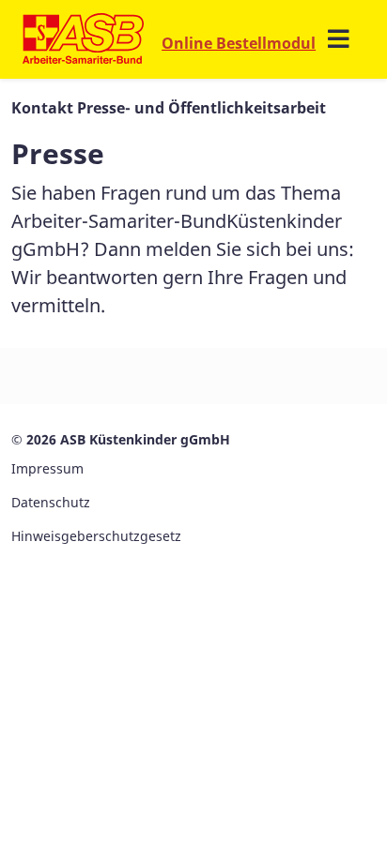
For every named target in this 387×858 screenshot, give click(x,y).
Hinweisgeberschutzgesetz (96, 536)
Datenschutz (50, 502)
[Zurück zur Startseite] (83, 39)
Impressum (47, 468)
